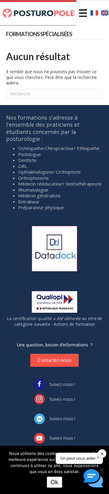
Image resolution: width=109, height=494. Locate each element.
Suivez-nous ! (62, 384)
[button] (93, 478)
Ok (54, 482)
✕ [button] (102, 453)
